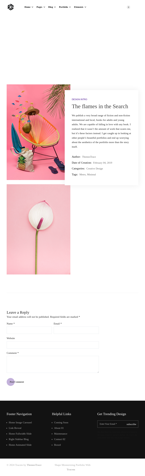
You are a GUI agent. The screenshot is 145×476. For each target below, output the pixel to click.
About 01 (59, 428)
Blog (50, 7)
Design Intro (79, 99)
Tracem (71, 469)
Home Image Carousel (20, 422)
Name (11, 323)
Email (58, 323)
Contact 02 (59, 439)
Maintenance (60, 433)
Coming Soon (61, 422)
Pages (39, 7)
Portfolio (63, 7)
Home (27, 7)
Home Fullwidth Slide (20, 433)
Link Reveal (15, 428)
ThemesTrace (34, 465)
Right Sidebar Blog (19, 439)
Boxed (57, 444)
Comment (13, 353)
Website (11, 338)
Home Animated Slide (20, 444)
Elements (78, 7)
